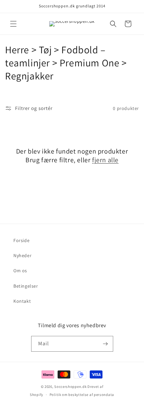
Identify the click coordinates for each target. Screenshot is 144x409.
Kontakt (22, 301)
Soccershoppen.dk (70, 386)
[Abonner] (105, 344)
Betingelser (25, 286)
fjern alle (105, 160)
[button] (13, 23)
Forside (21, 240)
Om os (20, 271)
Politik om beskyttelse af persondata (82, 394)
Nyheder (22, 255)
